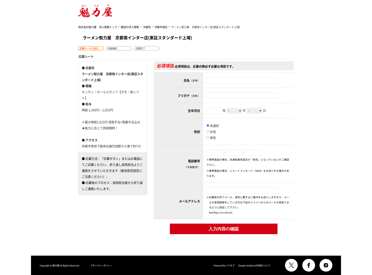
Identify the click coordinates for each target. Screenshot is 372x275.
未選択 (214, 125)
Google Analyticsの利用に (254, 265)
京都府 (147, 27)
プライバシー (101, 265)
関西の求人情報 (130, 27)
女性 (212, 131)
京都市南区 (161, 27)
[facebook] (308, 265)
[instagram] (325, 265)
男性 (212, 137)
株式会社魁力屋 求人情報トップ (97, 27)
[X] (291, 265)
